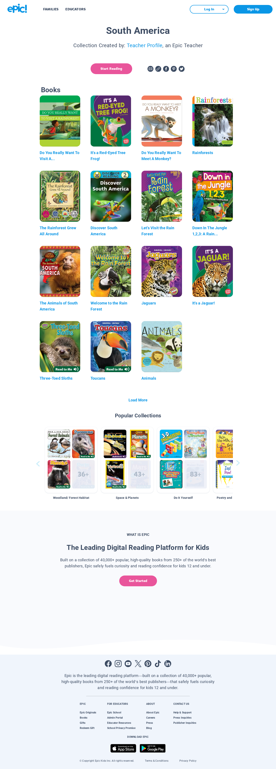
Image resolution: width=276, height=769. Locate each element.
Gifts (82, 722)
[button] (71, 460)
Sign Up (253, 9)
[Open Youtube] (128, 663)
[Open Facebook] (108, 663)
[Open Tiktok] (157, 663)
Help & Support (182, 712)
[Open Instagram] (118, 663)
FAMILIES (50, 9)
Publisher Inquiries (184, 722)
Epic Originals (88, 712)
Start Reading (111, 68)
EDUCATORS (75, 9)
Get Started (138, 581)
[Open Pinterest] (147, 663)
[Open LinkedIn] (167, 663)
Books (83, 717)
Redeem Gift (87, 728)
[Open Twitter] (138, 663)
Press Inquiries (182, 717)
